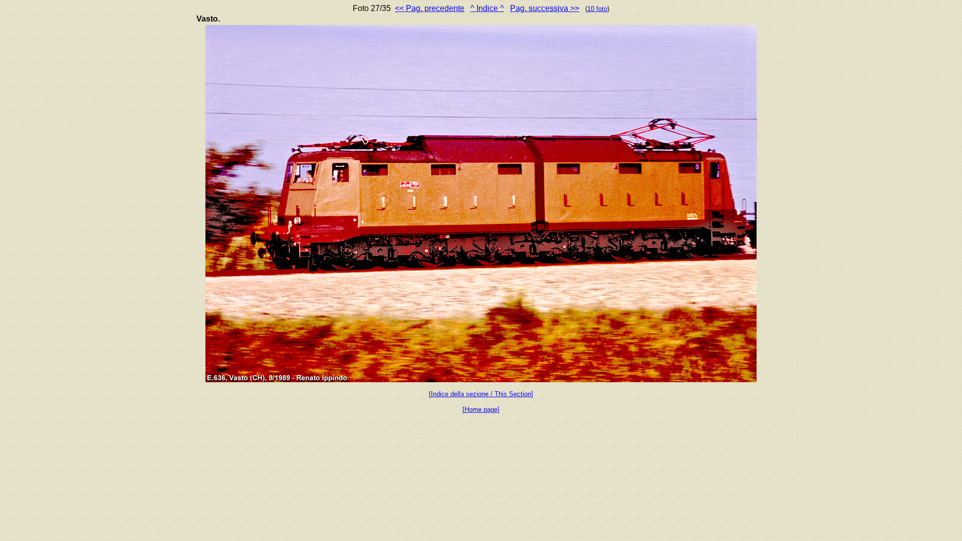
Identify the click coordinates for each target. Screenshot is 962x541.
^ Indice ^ (487, 8)
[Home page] (481, 409)
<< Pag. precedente (429, 8)
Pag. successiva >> (544, 8)
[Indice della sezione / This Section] (481, 394)
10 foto (597, 9)
